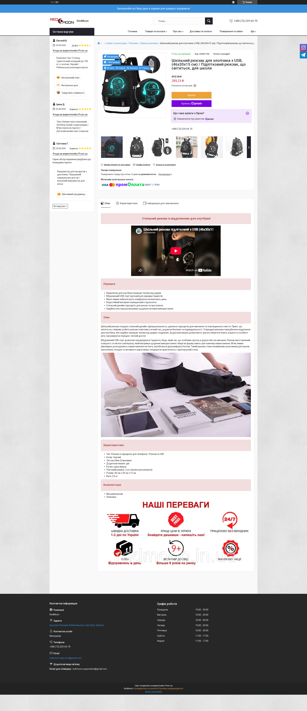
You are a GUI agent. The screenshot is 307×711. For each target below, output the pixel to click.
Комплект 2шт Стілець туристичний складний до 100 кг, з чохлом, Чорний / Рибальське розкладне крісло (72, 63)
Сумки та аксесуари (116, 43)
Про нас (177, 31)
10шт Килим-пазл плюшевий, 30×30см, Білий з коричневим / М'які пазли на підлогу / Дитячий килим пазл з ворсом (72, 126)
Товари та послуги (155, 31)
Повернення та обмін (231, 31)
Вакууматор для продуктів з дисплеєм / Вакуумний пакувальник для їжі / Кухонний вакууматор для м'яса (72, 177)
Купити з (186, 103)
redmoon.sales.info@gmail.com (66, 658)
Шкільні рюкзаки (149, 43)
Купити (191, 95)
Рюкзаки (133, 43)
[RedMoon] (62, 21)
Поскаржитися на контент (145, 688)
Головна (132, 31)
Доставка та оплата (201, 31)
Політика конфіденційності (171, 688)
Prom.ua (169, 686)
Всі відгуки (59, 206)
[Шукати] (209, 20)
